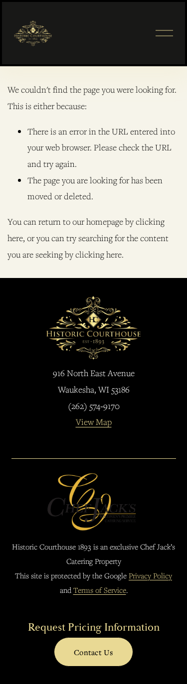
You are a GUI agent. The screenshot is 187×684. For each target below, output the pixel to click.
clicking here (98, 254)
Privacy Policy (150, 575)
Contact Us (93, 652)
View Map (94, 421)
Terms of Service (99, 590)
